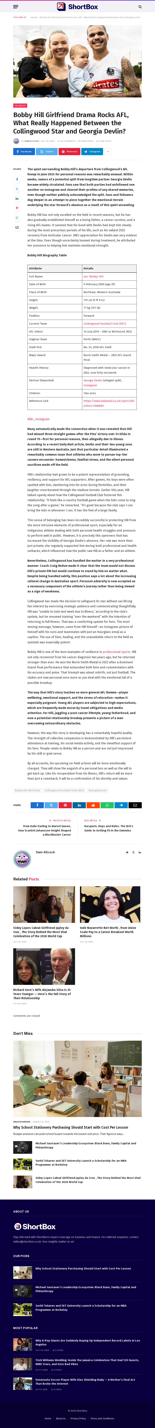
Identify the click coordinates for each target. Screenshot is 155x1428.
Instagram (90, 385)
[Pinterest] (17, 208)
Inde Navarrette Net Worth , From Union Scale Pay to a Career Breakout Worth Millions (108, 932)
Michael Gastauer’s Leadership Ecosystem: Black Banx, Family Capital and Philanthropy (86, 1145)
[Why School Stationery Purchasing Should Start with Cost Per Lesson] (77, 1079)
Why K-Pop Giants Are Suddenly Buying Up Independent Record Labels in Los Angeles (88, 1342)
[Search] (140, 6)
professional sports (116, 652)
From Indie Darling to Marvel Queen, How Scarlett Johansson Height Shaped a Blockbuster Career (44, 830)
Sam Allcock (32, 141)
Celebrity (20, 105)
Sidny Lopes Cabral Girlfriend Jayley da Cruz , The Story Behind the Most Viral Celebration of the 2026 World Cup (41, 932)
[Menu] (15, 6)
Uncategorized (21, 1122)
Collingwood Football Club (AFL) (105, 323)
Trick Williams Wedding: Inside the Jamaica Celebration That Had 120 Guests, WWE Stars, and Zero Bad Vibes (87, 1362)
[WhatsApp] (17, 217)
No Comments (68, 141)
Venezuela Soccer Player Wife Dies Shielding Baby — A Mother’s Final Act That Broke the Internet (85, 1381)
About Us (61, 1418)
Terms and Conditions (102, 1418)
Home (34, 17)
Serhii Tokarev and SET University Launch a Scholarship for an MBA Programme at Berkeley (81, 1162)
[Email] (17, 227)
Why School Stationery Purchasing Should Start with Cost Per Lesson (70, 1127)
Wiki (30, 419)
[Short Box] (77, 7)
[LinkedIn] (17, 198)
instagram (42, 419)
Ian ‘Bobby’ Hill (93, 276)
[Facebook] (17, 179)
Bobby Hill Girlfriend (27, 790)
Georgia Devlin (93, 380)
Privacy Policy (78, 1418)
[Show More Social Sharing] (108, 151)
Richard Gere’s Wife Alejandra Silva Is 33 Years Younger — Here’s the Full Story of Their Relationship (42, 994)
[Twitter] (17, 189)
